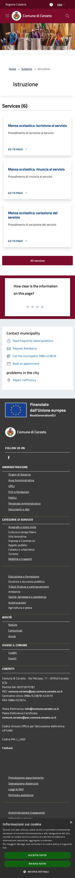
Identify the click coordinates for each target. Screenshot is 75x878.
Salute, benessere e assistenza (27, 597)
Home (12, 69)
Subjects (26, 69)
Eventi (12, 658)
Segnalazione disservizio (23, 783)
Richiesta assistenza (20, 795)
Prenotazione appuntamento (26, 777)
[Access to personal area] (51, 4)
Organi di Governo (19, 474)
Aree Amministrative (21, 480)
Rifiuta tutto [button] (37, 863)
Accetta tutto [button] (37, 855)
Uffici (11, 486)
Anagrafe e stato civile (22, 527)
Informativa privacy (20, 818)
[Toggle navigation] (7, 15)
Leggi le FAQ (16, 789)
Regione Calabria (15, 4)
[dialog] (37, 848)
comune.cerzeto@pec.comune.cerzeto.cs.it (35, 691)
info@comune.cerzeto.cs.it (42, 709)
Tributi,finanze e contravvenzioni (28, 586)
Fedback (7, 748)
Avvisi (12, 636)
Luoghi (12, 652)
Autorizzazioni (17, 602)
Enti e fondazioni (18, 492)
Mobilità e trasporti (20, 559)
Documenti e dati (18, 509)
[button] (37, 871)
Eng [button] (59, 5)
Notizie (12, 624)
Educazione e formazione (23, 576)
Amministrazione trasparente (26, 812)
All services (37, 260)
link (4, 847)
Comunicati (15, 630)
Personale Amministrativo (24, 503)
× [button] (71, 822)
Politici (12, 497)
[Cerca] (67, 16)
